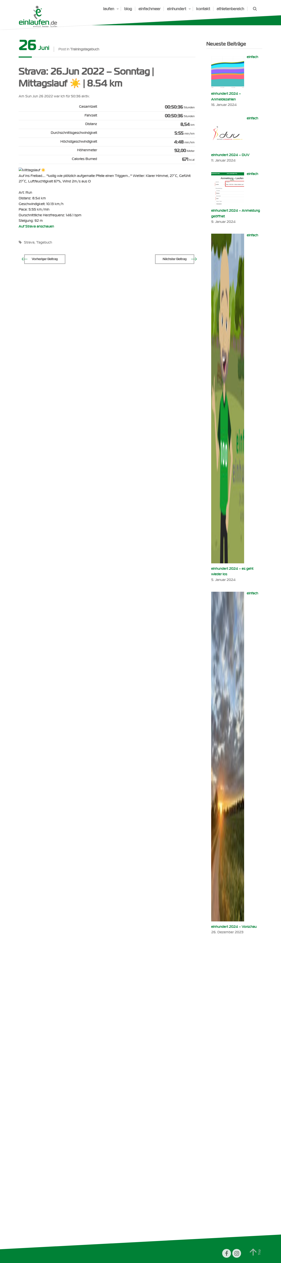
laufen (108, 8)
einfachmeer (149, 8)
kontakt (203, 8)
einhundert (176, 8)
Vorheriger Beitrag (45, 259)
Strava (29, 242)
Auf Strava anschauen (36, 226)
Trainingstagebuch (84, 49)
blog (128, 8)
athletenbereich (230, 8)
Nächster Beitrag (175, 259)
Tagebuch (44, 242)
